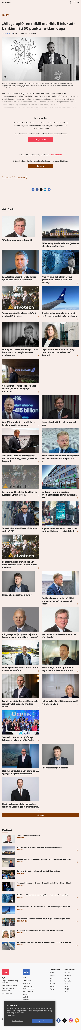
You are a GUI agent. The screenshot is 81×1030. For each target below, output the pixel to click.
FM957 (66, 989)
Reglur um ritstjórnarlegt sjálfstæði (10, 982)
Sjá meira (40, 815)
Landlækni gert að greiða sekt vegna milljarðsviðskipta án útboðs (40, 931)
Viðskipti (52, 975)
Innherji (67, 973)
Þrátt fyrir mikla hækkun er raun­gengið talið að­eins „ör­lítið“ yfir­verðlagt (57, 280)
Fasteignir (67, 975)
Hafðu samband (28, 986)
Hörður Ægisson (7, 33)
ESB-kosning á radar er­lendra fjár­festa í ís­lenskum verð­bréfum (39, 847)
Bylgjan (66, 986)
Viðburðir (67, 981)
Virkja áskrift (40, 140)
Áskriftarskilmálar (28, 992)
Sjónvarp (52, 986)
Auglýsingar (26, 983)
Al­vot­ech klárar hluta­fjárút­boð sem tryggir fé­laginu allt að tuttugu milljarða (43, 919)
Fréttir (52, 973)
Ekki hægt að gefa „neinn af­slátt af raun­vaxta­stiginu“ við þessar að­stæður (58, 601)
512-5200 (29, 981)
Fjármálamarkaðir (20, 177)
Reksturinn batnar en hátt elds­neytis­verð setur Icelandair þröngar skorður (43, 907)
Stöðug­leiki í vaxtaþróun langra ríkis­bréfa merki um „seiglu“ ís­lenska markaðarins (20, 352)
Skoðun (52, 984)
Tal (65, 995)
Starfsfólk (26, 994)
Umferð (25, 997)
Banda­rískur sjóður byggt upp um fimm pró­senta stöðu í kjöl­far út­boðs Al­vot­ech (19, 565)
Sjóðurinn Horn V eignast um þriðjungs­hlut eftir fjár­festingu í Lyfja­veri (59, 495)
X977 (66, 992)
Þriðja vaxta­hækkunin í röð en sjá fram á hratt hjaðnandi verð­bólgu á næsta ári (60, 459)
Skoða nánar (11, 1015)
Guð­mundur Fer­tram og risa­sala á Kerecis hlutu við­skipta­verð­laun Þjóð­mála (44, 883)
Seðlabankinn (7, 177)
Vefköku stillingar (17, 1021)
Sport (51, 978)
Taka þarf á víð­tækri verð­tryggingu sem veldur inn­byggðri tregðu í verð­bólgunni (19, 459)
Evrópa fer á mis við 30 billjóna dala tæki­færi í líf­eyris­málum (38, 871)
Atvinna (66, 978)
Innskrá (40, 166)
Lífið (51, 981)
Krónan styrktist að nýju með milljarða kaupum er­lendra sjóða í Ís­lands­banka (44, 942)
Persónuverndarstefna (9, 985)
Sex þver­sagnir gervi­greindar (55, 768)
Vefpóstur (26, 1000)
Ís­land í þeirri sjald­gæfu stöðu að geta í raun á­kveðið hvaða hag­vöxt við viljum (20, 704)
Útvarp (52, 989)
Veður (66, 984)
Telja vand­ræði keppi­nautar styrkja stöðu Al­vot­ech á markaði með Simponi (58, 352)
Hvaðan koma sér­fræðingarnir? (17, 595)
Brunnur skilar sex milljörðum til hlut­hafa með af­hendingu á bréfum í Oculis (44, 859)
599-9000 (8, 993)
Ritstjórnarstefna (28, 989)
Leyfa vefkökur (42, 1021)
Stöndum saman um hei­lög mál (17, 240)
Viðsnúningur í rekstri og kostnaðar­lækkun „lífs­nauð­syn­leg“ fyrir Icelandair (19, 389)
